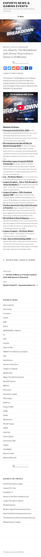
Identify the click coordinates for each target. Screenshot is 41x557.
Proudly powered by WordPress (13, 552)
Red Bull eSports (9, 505)
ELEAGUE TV (8, 492)
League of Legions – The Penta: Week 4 (18, 231)
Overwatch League (10, 394)
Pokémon (6, 403)
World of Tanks (8, 453)
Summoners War (9, 441)
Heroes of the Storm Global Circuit (16, 497)
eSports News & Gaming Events (16, 5)
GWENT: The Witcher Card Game (15, 352)
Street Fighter (8, 437)
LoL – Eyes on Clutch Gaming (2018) (17, 239)
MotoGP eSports (9, 381)
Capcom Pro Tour (9, 488)
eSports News (12, 260)
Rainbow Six (7, 419)
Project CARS (8, 407)
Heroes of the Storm (10, 364)
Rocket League (8, 424)
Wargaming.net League (11, 522)
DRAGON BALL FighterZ (12, 331)
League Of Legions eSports (13, 501)
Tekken (6, 445)
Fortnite (6, 343)
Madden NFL (8, 373)
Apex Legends (8, 305)
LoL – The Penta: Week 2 (12, 177)
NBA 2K (6, 386)
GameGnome (23, 47)
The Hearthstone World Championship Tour (19, 518)
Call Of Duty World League (13, 484)
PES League (7, 398)
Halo (5, 356)
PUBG (5, 411)
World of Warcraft (10, 458)
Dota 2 (5, 326)
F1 (4, 335)
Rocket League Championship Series (16, 509)
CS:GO (5, 318)
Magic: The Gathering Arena (13, 377)
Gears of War (8, 347)
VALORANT (7, 449)
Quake (5, 415)
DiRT (5, 322)
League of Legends (27, 260)
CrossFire (7, 313)
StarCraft (6, 432)
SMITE (5, 428)
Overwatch (7, 390)
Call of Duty (7, 309)
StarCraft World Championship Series (17, 513)
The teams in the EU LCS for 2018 (16, 130)
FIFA (5, 339)
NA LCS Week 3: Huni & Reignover (16, 218)
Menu (22, 16)
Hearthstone (8, 360)
